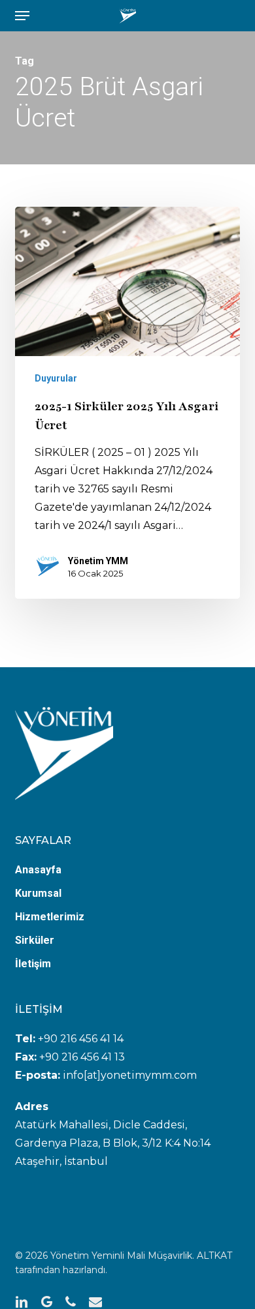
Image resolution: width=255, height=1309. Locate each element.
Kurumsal (38, 893)
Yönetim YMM (98, 561)
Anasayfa (38, 870)
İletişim (33, 963)
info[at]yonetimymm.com (128, 1075)
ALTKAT (214, 1255)
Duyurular (56, 378)
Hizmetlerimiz (49, 916)
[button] (22, 15)
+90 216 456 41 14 (81, 1038)
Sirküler (34, 940)
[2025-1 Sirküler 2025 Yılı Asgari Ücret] (127, 402)
